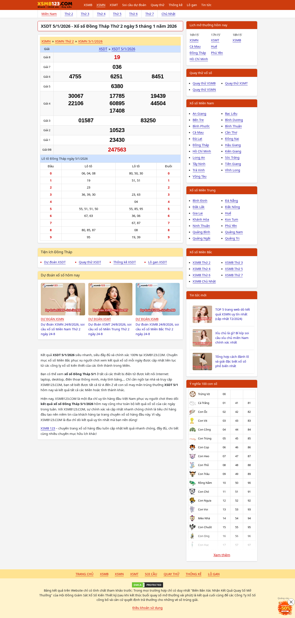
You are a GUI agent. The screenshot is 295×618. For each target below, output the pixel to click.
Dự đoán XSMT (99, 319)
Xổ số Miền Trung (203, 190)
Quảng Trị (232, 238)
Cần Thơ (231, 132)
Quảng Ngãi (201, 238)
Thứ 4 (101, 13)
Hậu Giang (233, 145)
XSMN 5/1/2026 (90, 41)
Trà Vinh (199, 170)
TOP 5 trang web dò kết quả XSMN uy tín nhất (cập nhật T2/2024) (232, 314)
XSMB (88, 5)
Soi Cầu (151, 574)
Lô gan (192, 5)
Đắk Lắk (199, 207)
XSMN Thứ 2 (64, 41)
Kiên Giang (233, 151)
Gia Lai (198, 213)
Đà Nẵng (231, 200)
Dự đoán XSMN (52, 319)
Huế (214, 46)
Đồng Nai (232, 138)
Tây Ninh (199, 163)
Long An (199, 157)
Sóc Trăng (232, 157)
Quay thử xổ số (201, 73)
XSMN (101, 5)
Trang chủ (85, 574)
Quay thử (157, 5)
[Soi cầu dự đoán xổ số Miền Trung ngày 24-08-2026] (110, 299)
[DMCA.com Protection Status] (147, 585)
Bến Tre (198, 120)
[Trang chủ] (55, 5)
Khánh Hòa (201, 219)
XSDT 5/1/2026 (123, 49)
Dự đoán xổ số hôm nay (60, 275)
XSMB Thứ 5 (234, 268)
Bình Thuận (233, 126)
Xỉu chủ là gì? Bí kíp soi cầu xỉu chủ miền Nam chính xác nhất (232, 338)
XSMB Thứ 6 (201, 275)
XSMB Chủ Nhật (204, 281)
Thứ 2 (69, 13)
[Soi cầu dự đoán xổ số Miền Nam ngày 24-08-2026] (63, 299)
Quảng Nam (234, 232)
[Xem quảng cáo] (285, 608)
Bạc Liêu (231, 113)
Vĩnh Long (232, 170)
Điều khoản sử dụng (147, 607)
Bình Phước (201, 126)
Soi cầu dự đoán (134, 5)
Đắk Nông (232, 207)
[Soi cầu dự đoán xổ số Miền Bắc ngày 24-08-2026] (158, 299)
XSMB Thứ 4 (201, 268)
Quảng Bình (201, 232)
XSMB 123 (48, 428)
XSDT (103, 49)
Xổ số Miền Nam (202, 103)
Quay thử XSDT (90, 262)
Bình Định (200, 200)
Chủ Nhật (168, 13)
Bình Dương (234, 120)
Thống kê (175, 5)
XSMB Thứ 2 (201, 262)
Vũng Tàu (199, 176)
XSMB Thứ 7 (234, 275)
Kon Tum (231, 219)
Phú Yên (217, 52)
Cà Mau (195, 46)
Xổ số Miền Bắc (201, 252)
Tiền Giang (233, 163)
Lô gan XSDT (157, 262)
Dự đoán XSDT (55, 262)
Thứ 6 (133, 13)
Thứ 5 (117, 13)
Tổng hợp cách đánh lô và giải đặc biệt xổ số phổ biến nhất (232, 361)
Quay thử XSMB (204, 83)
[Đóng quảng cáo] (291, 602)
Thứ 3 (85, 13)
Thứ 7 (149, 13)
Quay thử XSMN (204, 89)
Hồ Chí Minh (199, 59)
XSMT (114, 5)
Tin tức (206, 5)
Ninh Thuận (201, 225)
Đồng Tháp (198, 52)
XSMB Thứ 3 (234, 262)
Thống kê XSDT (124, 262)
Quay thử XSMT (236, 83)
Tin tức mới (198, 295)
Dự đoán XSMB (147, 319)
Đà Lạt (197, 138)
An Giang (199, 113)
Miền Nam (49, 13)
